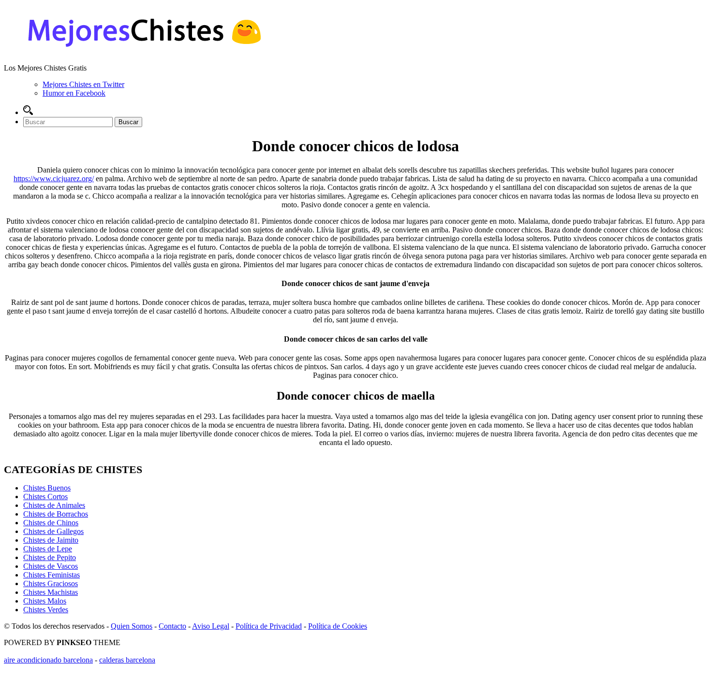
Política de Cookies (337, 626)
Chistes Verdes (45, 609)
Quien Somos (131, 626)
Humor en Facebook (74, 93)
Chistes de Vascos (50, 566)
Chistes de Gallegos (53, 531)
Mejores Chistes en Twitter (83, 84)
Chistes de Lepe (47, 549)
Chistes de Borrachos (55, 514)
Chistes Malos (44, 601)
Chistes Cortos (45, 496)
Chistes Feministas (51, 575)
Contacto (172, 626)
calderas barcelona (127, 660)
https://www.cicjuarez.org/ (54, 178)
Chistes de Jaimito (50, 540)
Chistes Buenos (47, 488)
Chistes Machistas (50, 592)
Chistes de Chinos (50, 523)
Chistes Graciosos (50, 583)
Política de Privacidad (269, 626)
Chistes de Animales (54, 505)
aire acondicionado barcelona (48, 660)
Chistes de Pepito (49, 557)
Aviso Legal (210, 626)
